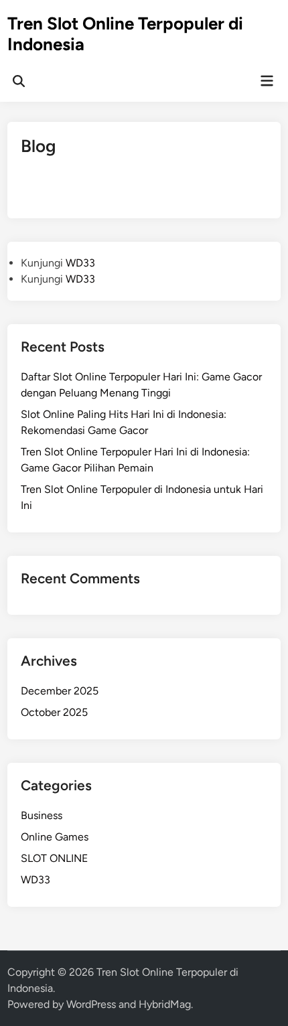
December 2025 (59, 690)
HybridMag (165, 1004)
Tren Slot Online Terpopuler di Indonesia (125, 34)
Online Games (54, 836)
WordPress (91, 1004)
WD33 (80, 262)
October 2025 (54, 712)
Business (41, 815)
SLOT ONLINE (54, 858)
